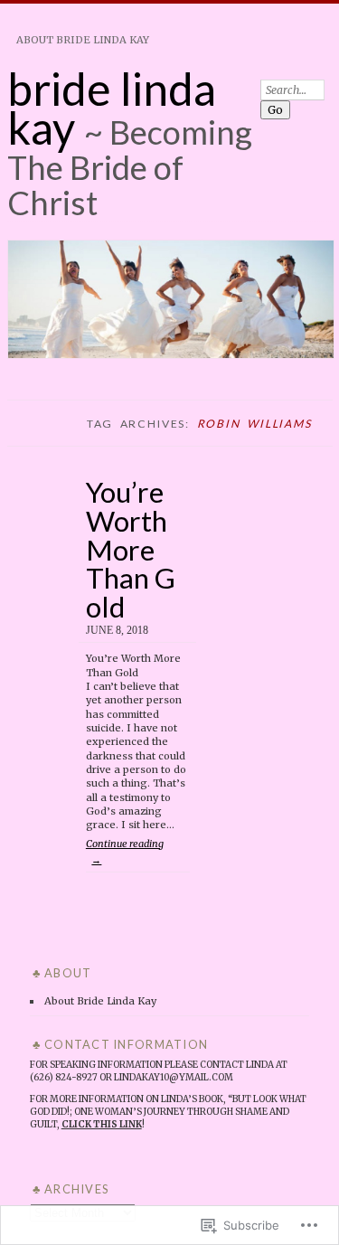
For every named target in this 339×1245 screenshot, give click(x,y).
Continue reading (125, 851)
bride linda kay (111, 108)
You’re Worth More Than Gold (130, 549)
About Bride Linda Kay (82, 39)
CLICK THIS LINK (101, 1124)
